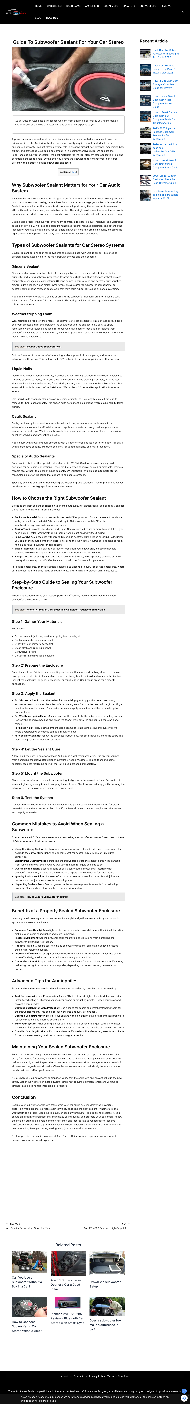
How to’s (52, 17)
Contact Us (80, 1376)
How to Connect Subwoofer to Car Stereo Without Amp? (27, 1326)
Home (38, 5)
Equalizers (110, 5)
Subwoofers (148, 5)
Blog (38, 17)
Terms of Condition (118, 1376)
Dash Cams (73, 5)
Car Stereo (54, 5)
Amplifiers (92, 5)
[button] (183, 12)
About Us (66, 1376)
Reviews (166, 5)
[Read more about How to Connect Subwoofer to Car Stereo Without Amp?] (29, 1307)
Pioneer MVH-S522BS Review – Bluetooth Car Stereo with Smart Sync (67, 1318)
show (73, 172)
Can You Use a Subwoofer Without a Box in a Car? (27, 1282)
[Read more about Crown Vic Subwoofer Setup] (107, 1263)
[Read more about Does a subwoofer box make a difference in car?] (107, 1306)
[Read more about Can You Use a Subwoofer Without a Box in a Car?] (29, 1261)
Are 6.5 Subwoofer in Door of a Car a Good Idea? (66, 1284)
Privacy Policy (97, 1376)
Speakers (129, 5)
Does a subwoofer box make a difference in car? (105, 1325)
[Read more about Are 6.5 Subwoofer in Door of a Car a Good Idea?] (68, 1263)
